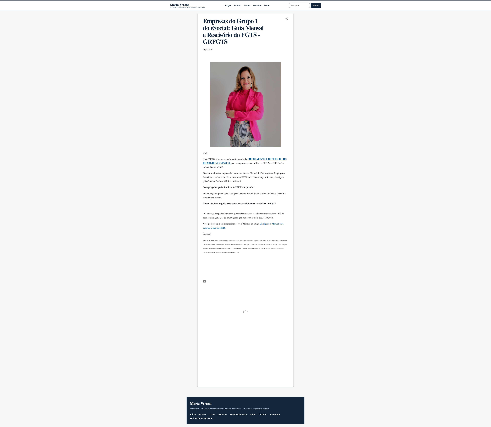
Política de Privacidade (201, 418)
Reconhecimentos (238, 414)
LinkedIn (263, 414)
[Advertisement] (245, 363)
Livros (247, 5)
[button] (286, 19)
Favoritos (257, 5)
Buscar (316, 5)
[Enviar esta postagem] (204, 282)
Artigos (228, 5)
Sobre (266, 5)
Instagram (275, 414)
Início (193, 414)
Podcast (237, 5)
